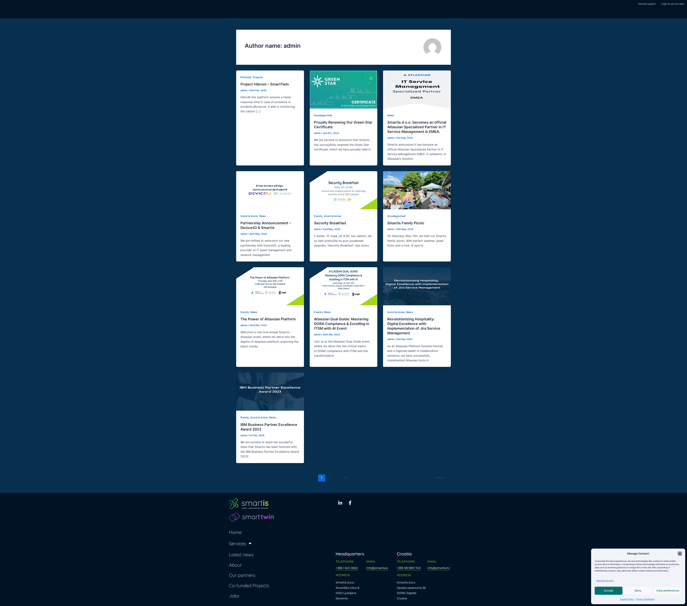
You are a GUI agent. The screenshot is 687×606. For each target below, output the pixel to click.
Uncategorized (323, 115)
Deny (638, 590)
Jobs (234, 595)
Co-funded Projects (249, 585)
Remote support (647, 3)
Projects (258, 77)
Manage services (605, 580)
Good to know (249, 216)
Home (235, 532)
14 (345, 478)
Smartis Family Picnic (405, 223)
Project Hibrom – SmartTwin (264, 84)
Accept (608, 590)
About (235, 565)
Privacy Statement (645, 599)
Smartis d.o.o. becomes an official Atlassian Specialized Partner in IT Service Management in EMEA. (416, 127)
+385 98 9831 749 (409, 568)
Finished (245, 77)
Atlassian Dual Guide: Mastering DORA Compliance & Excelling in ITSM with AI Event (341, 324)
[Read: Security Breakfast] (343, 190)
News (390, 115)
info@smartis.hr (438, 568)
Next (441, 478)
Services (237, 543)
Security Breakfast (330, 223)
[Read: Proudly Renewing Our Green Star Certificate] (343, 89)
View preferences (667, 590)
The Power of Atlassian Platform (268, 319)
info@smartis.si (377, 568)
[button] (680, 553)
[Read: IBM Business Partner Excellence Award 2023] (270, 391)
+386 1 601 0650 (347, 568)
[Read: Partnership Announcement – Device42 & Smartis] (270, 190)
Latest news (241, 554)
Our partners (242, 575)
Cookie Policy (627, 599)
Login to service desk (672, 3)
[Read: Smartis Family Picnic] (417, 190)
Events (318, 216)
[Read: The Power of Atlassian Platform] (270, 286)
